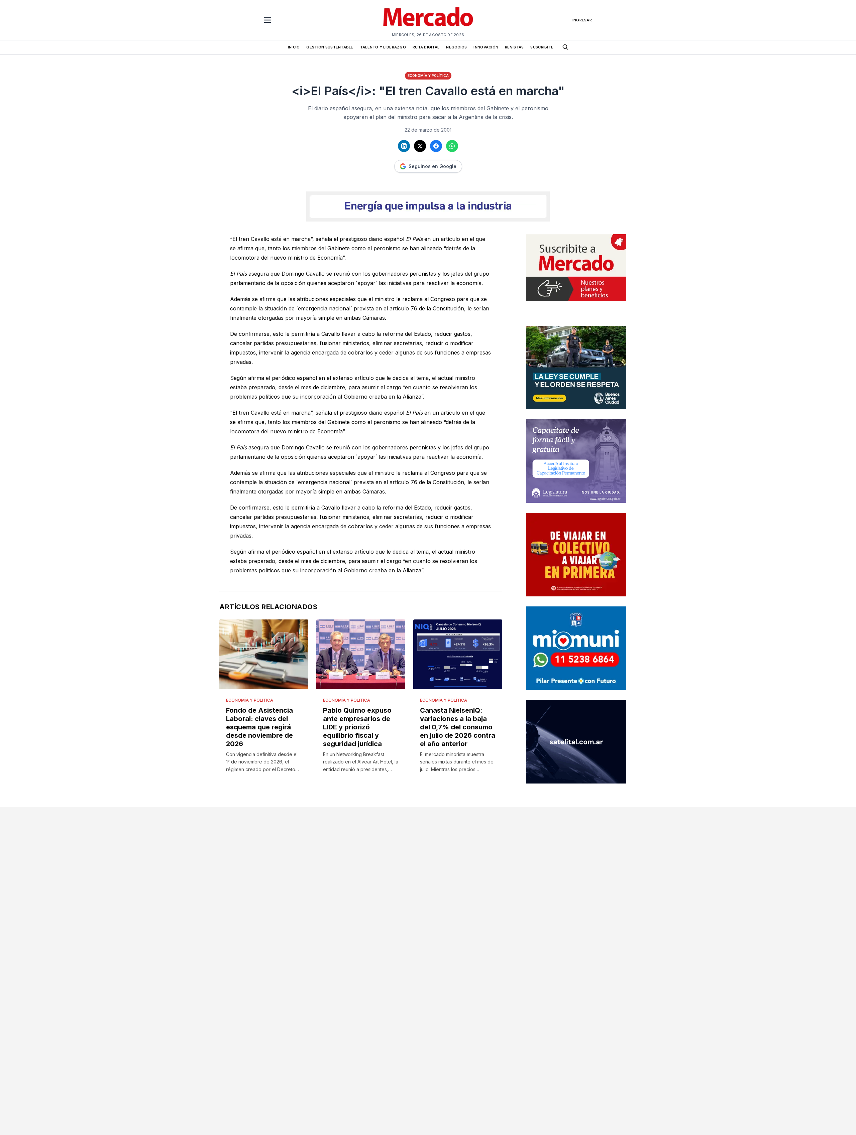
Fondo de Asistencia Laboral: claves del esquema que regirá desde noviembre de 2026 (259, 727)
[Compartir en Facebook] (436, 146)
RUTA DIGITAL (426, 47)
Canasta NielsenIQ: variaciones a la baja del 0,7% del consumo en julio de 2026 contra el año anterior (457, 727)
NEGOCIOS (456, 47)
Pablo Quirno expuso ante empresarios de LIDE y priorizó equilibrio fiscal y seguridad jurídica (357, 727)
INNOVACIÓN (485, 47)
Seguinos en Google (432, 166)
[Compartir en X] (420, 146)
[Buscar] (565, 47)
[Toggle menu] (267, 20)
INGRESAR (582, 20)
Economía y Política (428, 76)
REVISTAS (514, 47)
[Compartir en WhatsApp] (452, 146)
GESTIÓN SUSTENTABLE (329, 47)
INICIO (294, 47)
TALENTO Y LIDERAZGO (383, 47)
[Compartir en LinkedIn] (404, 146)
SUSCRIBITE (541, 47)
